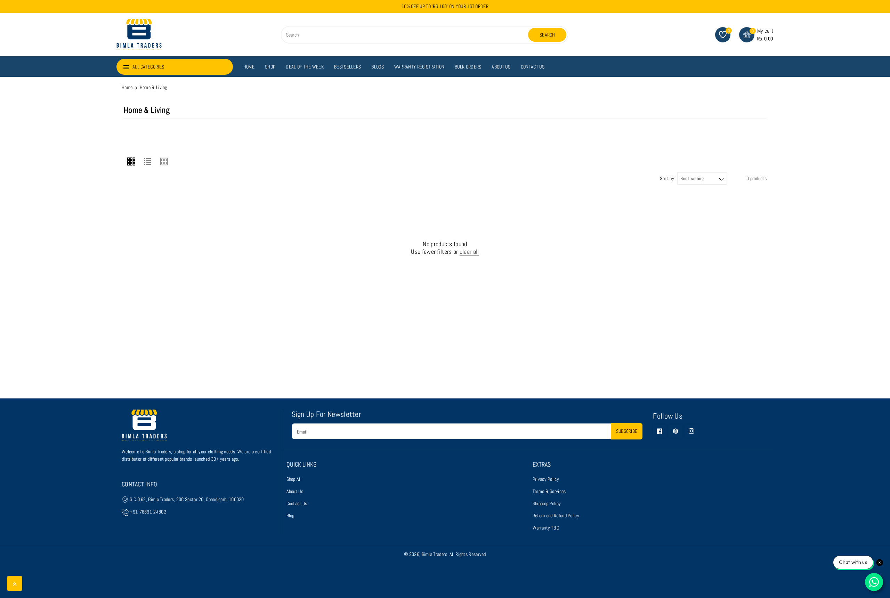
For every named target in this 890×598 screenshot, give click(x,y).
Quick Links (301, 464)
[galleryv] (164, 161)
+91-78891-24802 (148, 512)
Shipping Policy (547, 503)
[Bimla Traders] (144, 428)
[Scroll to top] (14, 583)
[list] (147, 161)
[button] (756, 34)
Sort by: (667, 178)
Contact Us (296, 503)
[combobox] (405, 34)
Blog (290, 515)
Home (127, 87)
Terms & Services (549, 491)
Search (547, 35)
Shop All (293, 479)
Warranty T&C (546, 528)
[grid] (131, 161)
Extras (542, 464)
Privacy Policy (546, 479)
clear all (469, 252)
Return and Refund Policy (556, 515)
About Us (294, 491)
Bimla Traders (434, 554)
